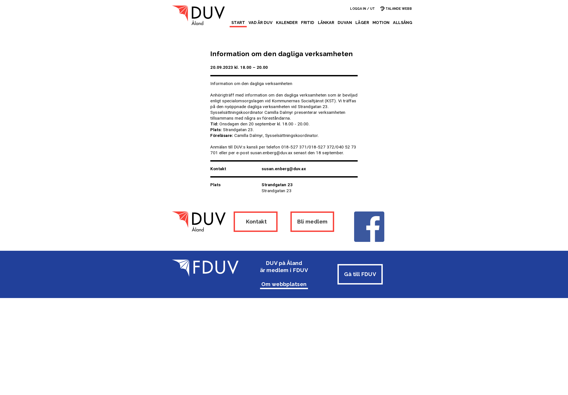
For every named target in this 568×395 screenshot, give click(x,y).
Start (238, 22)
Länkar (326, 22)
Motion (381, 22)
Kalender (287, 22)
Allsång (402, 22)
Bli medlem (312, 221)
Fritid (307, 22)
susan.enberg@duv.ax (284, 168)
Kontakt (255, 221)
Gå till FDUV (360, 274)
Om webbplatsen (284, 284)
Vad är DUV (260, 22)
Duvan (345, 22)
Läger (362, 22)
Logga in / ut (362, 8)
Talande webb (399, 8)
